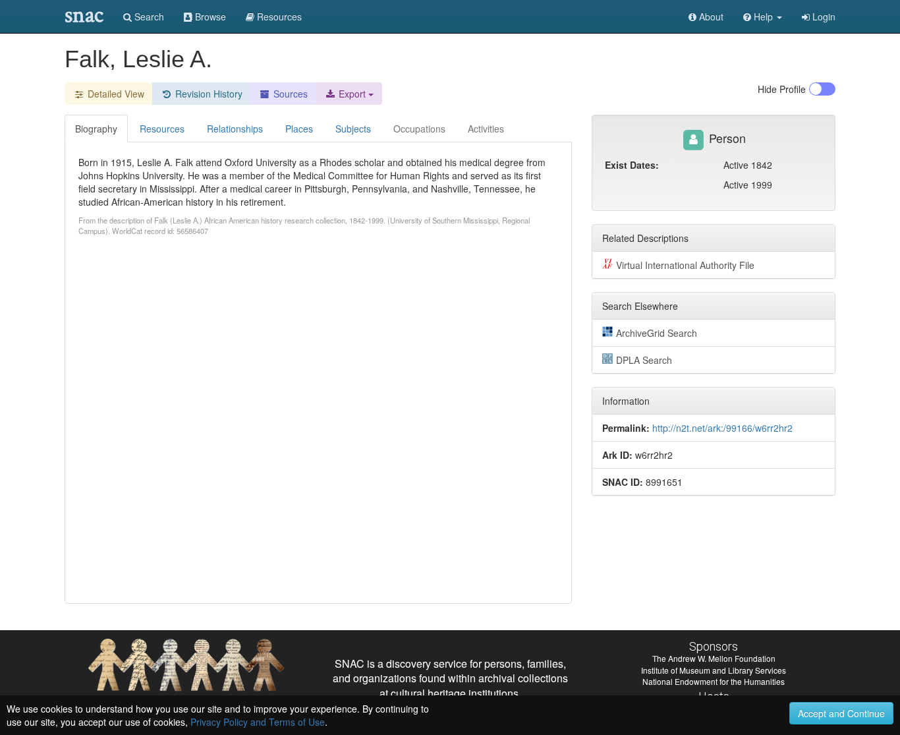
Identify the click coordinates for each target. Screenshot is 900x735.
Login (822, 16)
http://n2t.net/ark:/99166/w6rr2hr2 (722, 427)
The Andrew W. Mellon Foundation (713, 658)
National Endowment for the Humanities (713, 681)
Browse (209, 16)
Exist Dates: (632, 164)
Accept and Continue (841, 713)
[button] (762, 16)
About (709, 16)
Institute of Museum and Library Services (713, 670)
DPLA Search (644, 360)
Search (148, 16)
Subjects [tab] (353, 128)
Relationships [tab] (235, 128)
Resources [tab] (162, 128)
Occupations (419, 128)
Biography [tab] (96, 128)
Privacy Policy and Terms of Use (257, 721)
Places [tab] (299, 128)
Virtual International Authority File (685, 265)
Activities (486, 128)
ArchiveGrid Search (656, 332)
